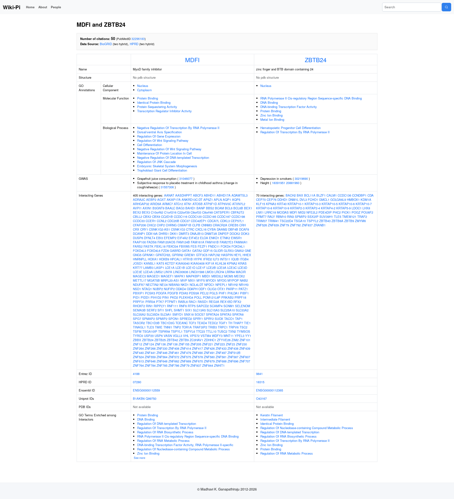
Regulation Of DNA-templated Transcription (166, 423)
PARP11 (232, 289)
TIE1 (247, 323)
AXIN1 (147, 208)
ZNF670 (197, 361)
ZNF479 (185, 352)
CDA (370, 195)
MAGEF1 (167, 276)
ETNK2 (225, 238)
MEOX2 (239, 276)
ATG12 (178, 204)
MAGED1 (153, 276)
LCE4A (148, 272)
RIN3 (290, 216)
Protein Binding (147, 98)
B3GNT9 (158, 208)
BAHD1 (190, 208)
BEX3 (146, 212)
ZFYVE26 (224, 340)
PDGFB (172, 293)
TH (230, 323)
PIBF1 (244, 293)
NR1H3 (244, 284)
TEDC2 (213, 323)
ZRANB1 (320, 225)
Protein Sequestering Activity (157, 106)
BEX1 (248, 208)
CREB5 (233, 225)
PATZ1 (243, 289)
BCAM (219, 208)
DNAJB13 (197, 233)
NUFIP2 (169, 289)
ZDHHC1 (210, 340)
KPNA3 (271, 204)
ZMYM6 (360, 221)
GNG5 (137, 255)
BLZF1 (321, 195)
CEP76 (271, 199)
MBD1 (206, 276)
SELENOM (242, 306)
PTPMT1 (171, 301)
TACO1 (229, 318)
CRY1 (144, 229)
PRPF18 (240, 297)
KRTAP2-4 (313, 208)
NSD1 (137, 289)
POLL (198, 297)
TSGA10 (300, 221)
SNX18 (189, 314)
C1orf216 (170, 212)
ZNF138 (172, 344)
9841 (259, 373)
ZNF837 (195, 365)
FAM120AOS (166, 242)
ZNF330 (162, 348)
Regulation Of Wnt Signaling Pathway (162, 140)
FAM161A (197, 242)
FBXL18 (160, 246)
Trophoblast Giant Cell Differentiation (162, 170)
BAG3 (180, 208)
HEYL (238, 255)
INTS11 (225, 259)
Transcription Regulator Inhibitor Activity (164, 111)
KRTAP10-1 (296, 204)
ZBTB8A (337, 221)
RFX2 (237, 301)
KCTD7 (170, 263)
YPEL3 (239, 335)
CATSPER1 (222, 212)
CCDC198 (238, 216)
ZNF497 (221, 352)
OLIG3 (211, 289)
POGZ (356, 212)
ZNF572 (173, 357)
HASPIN (227, 255)
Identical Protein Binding (153, 102)
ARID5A (155, 204)
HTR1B (188, 259)
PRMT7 (261, 216)
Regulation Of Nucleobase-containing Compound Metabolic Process (183, 449)
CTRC (190, 229)
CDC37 (185, 221)
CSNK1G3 (178, 229)
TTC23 (200, 331)
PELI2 (204, 293)
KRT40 (282, 204)
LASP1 (159, 267)
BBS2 (210, 208)
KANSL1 (150, 263)
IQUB (235, 259)
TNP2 (177, 327)
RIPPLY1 (160, 306)
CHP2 (161, 225)
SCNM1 (228, 306)
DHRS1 (164, 233)
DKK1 (174, 233)
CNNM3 (206, 225)
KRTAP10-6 (347, 204)
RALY (271, 216)
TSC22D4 (286, 221)
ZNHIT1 (219, 365)
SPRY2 (209, 318)
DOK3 (245, 233)
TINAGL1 (139, 327)
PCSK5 (150, 293)
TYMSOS (243, 331)
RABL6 (183, 301)
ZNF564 (162, 357)
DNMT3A (211, 233)
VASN (168, 335)
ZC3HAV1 (196, 340)
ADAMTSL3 (239, 195)
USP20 (149, 335)
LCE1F (200, 267)
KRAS (242, 263)
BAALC (170, 208)
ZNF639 (273, 225)
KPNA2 (232, 263)
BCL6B (238, 208)
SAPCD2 (202, 306)
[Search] (446, 7)
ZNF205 (195, 344)
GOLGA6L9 (338, 199)
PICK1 (346, 212)
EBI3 (159, 238)
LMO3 (209, 272)
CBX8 (156, 216)
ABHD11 (210, 195)
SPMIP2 (161, 318)
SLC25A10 (227, 310)
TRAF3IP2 (200, 327)
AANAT (169, 195)
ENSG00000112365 (269, 390)
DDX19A (152, 233)
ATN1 (188, 204)
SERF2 (152, 310)
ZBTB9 (184, 340)
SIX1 (188, 310)
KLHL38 (220, 263)
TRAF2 (362, 216)
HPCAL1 (176, 259)
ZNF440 (138, 352)
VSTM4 (206, 335)
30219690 (301, 178)
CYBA (211, 229)
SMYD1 (177, 314)
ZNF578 (197, 357)
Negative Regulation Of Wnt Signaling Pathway (169, 149)
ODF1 (202, 289)
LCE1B (180, 267)
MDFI (192, 59)
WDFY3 (217, 335)
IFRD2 (207, 259)
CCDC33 (139, 221)
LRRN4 (230, 272)
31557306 (167, 187)
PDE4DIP (325, 212)
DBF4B (233, 229)
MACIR (241, 272)
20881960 (292, 183)
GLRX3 (229, 250)
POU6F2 (367, 212)
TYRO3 (138, 335)
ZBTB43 (325, 221)
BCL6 (228, 208)
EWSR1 (236, 238)
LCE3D (242, 267)
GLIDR (218, 250)
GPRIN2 (177, 255)
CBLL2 (137, 216)
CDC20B (173, 221)
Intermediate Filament (275, 419)
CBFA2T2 (237, 212)
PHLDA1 (233, 293)
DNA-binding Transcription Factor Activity (288, 106)
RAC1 (193, 301)
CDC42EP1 (198, 221)
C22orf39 (183, 212)
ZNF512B (233, 352)
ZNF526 (261, 225)
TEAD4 (202, 323)
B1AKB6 (139, 398)
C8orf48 (207, 212)
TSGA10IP (149, 331)
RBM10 (281, 216)
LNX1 (260, 212)
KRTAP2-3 (297, 208)
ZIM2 (235, 340)
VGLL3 (177, 335)
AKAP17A (174, 199)
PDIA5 (183, 293)
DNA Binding (269, 102)
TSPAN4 (164, 331)
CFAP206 (139, 225)
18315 (260, 382)
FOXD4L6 (153, 250)
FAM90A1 (241, 242)
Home (30, 7)
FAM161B (212, 242)
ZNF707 (244, 361)
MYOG (222, 280)
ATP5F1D (210, 204)
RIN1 (149, 306)
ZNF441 (150, 352)
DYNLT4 (149, 238)
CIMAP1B (184, 225)
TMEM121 (349, 216)
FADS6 (152, 242)
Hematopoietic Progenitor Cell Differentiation (290, 127)
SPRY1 (198, 318)
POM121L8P (211, 297)
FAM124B (183, 242)
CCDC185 (209, 216)
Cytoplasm (144, 90)
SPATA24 (212, 314)
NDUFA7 (139, 284)
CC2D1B (167, 216)
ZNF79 (184, 365)
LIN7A (168, 272)
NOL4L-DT (196, 284)
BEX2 (137, 212)
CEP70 (261, 199)
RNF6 (183, 306)
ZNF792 (295, 225)
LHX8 (366, 208)
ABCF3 (198, 195)
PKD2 (174, 297)
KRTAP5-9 (343, 208)
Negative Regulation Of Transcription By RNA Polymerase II (178, 127)
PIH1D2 (156, 297)
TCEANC (181, 323)
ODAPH (192, 289)
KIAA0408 (198, 263)
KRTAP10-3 (313, 204)
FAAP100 (139, 242)
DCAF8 (244, 229)
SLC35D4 (153, 314)
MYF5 (200, 280)
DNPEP (223, 233)
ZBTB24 (316, 59)
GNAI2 (239, 250)
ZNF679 (209, 361)
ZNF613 (138, 361)
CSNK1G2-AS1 (159, 229)
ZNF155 (184, 344)
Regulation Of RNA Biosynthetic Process (165, 432)
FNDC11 (214, 246)
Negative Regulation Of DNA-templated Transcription (173, 157)
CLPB (196, 225)
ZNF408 (173, 348)
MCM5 (228, 276)
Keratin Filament (271, 415)
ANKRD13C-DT (192, 199)
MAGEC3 (139, 276)
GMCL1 (324, 199)
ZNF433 (221, 348)
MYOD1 (211, 280)
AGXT (161, 199)
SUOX (219, 318)
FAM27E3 (226, 242)
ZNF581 (221, 357)
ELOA (204, 238)
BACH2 (291, 195)
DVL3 (303, 199)
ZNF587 (232, 357)
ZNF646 (150, 361)
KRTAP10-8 (264, 208)
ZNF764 (138, 365)
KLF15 (260, 204)
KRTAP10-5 (330, 204)
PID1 (136, 297)
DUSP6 (138, 238)
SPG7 (137, 318)
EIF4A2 (182, 238)
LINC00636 (180, 272)
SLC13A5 (199, 310)
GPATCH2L (163, 255)
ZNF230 (241, 344)
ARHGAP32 (141, 204)
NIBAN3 (174, 284)
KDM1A (366, 199)
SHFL (169, 310)
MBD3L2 (217, 276)
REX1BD (226, 301)
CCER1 (151, 221)
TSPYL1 (177, 331)
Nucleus (142, 85)
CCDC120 (195, 216)
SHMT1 (179, 310)
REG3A (214, 301)
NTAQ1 (147, 289)
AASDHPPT (183, 195)
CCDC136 (344, 195)
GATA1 (186, 250)
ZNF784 (150, 365)
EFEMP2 (170, 238)
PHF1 (223, 293)
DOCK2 (235, 233)
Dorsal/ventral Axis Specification (159, 132)
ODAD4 (181, 289)
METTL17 (139, 280)
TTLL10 (211, 331)
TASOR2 (139, 323)
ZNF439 (244, 348)
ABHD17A (224, 195)
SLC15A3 (213, 310)
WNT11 (228, 335)
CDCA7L (213, 221)
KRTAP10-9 (281, 208)
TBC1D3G (168, 323)
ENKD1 (214, 238)
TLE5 (150, 327)
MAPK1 (180, 276)
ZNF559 (150, 357)
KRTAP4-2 (328, 208)
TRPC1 (223, 327)
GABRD (175, 250)
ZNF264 (138, 348)
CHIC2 (151, 225)
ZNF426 (209, 348)
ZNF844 (207, 365)
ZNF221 (207, 344)
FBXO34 (172, 246)
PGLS (214, 293)
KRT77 (137, 267)
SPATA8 (238, 314)
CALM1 (332, 195)
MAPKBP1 (193, 276)
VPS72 (195, 335)
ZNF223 (219, 344)
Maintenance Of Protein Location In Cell (164, 153)
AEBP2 (151, 199)
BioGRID (106, 44)
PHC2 (337, 212)
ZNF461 (173, 352)
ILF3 (216, 259)
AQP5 (236, 199)
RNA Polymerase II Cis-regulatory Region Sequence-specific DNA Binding (311, 98)
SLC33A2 (242, 310)
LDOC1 (357, 208)
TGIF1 (223, 323)
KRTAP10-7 (364, 204)
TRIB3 (212, 327)
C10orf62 (157, 212)
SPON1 (173, 318)
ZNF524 (138, 357)
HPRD (134, 44)
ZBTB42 (172, 340)
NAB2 (244, 280)
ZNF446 (162, 352)
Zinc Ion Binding (271, 115)
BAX (300, 195)
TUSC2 (222, 331)
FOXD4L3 (139, 250)
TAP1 (239, 318)
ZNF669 (185, 361)
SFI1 (160, 310)
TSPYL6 (189, 331)
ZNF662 (173, 361)
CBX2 (147, 216)
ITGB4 (244, 259)
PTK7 (160, 301)
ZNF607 (244, 357)
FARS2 (138, 246)
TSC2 (243, 327)
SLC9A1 (165, 314)
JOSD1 (138, 263)
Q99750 (151, 398)
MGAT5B (153, 280)
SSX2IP (313, 216)
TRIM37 (261, 221)
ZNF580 (209, 357)
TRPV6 (234, 327)
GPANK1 (148, 255)
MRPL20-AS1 (170, 280)
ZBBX (137, 340)
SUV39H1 (326, 216)
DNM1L (293, 199)
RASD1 (203, 301)
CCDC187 (224, 216)
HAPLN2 (214, 255)
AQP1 (227, 199)
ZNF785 (162, 365)
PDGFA (161, 293)
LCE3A (221, 267)
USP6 (159, 335)
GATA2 (197, 250)
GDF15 (208, 250)
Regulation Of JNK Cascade (156, 161)
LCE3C (232, 267)
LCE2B (211, 267)
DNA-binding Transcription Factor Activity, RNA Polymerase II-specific (185, 445)
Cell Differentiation (149, 144)
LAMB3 (148, 267)
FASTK (148, 246)
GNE (248, 250)
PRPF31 (138, 301)
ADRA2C (139, 199)
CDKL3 (225, 221)
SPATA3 (225, 314)
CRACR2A (220, 225)
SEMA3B (139, 310)
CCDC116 (180, 216)
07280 (137, 382)
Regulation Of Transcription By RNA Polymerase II (295, 132)
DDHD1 (282, 199)
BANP (200, 208)
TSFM (137, 331)
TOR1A (187, 327)
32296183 (138, 39)
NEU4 (164, 284)
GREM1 (189, 255)
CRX (136, 229)
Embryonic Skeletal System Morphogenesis (167, 166)
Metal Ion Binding (272, 119)
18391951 (278, 183)
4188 (136, 373)
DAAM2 (222, 229)
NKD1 (185, 284)
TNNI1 (167, 327)
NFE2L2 (312, 212)
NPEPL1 (221, 284)
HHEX (247, 255)
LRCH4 (219, 272)
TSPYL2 (312, 221)
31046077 (185, 178)
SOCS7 (200, 314)
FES (194, 246)
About (42, 7)
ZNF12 (137, 344)
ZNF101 (245, 340)
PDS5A (194, 293)
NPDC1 (209, 284)
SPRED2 (186, 318)
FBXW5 (184, 246)
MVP (183, 280)
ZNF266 (150, 348)
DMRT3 (184, 233)
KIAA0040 (183, 263)
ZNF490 (197, 352)
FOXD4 (226, 246)
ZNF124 (148, 344)
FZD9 (165, 250)
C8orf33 (196, 212)
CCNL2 (161, 221)
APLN (218, 199)
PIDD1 (145, 297)
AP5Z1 (208, 199)
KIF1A (209, 263)
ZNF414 (185, 348)
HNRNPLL (140, 259)
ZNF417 (197, 348)
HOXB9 (164, 259)
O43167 (261, 398)
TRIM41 (273, 221)
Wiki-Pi (11, 7)
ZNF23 (230, 344)
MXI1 (192, 280)
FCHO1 (313, 199)
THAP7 (238, 323)
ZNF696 (232, 361)
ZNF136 (160, 344)
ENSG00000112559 (146, 390)
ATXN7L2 (238, 204)
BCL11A (309, 195)
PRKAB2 (227, 297)
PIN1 (165, 297)
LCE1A (170, 267)
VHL (186, 335)
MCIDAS (283, 212)
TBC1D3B (153, 323)
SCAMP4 (216, 306)
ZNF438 (232, 348)
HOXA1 (153, 259)
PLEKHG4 (186, 297)
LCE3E (137, 272)
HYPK (198, 259)
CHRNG (171, 225)
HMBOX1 (353, 199)
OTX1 (221, 289)
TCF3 (192, 323)
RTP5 (192, 306)
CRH (242, 225)
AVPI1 (137, 208)
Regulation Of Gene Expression (158, 136)
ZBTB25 (160, 340)
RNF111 (172, 306)
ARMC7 (167, 204)
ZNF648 (162, 361)
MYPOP (233, 280)
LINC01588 (196, 272)
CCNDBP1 (359, 195)
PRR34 (150, 301)
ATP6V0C (224, 204)
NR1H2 (233, 284)
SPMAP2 (148, 318)
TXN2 (232, 331)
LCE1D (190, 267)
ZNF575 (185, 357)
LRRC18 (270, 212)
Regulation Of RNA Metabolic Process (163, 440)
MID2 (302, 212)
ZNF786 (173, 365)
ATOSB (197, 204)
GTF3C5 (201, 255)
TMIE (158, 327)
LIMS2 (158, 272)
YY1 (248, 335)
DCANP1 (139, 233)
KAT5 (160, 263)
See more (139, 458)
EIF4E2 (194, 238)
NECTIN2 (152, 284)
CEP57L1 (237, 221)
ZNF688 (221, 361)
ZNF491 (209, 352)
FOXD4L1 (238, 246)
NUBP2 (158, 289)
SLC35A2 (139, 314)
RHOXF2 (139, 306)
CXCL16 (200, 229)
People (56, 7)
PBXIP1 (138, 293)
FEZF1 (202, 246)
